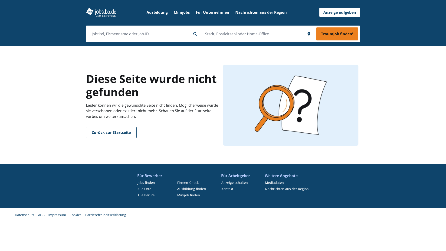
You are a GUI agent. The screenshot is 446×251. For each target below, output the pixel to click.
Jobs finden (146, 182)
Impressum (57, 215)
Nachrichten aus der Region (287, 189)
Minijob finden (188, 195)
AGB (41, 215)
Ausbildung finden (191, 189)
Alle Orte (144, 189)
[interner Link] (101, 12)
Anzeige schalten (234, 182)
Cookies (76, 215)
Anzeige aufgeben (339, 12)
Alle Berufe (146, 195)
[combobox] (140, 34)
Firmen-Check (188, 182)
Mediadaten (274, 182)
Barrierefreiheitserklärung (105, 215)
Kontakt (227, 189)
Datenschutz (24, 215)
